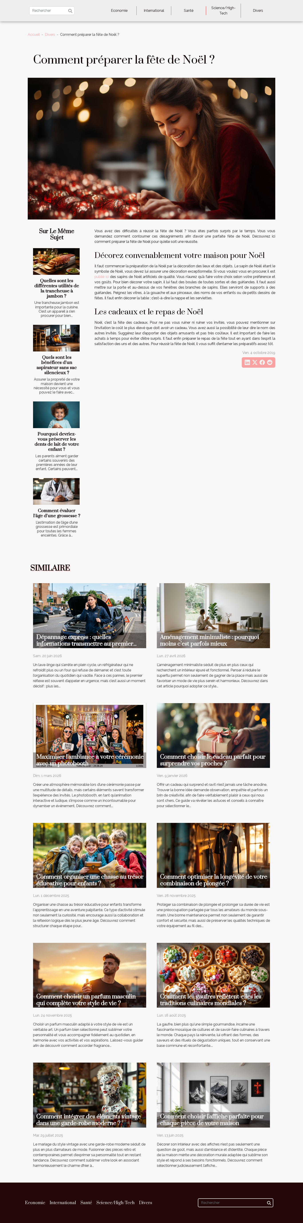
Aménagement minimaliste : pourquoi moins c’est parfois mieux (209, 640)
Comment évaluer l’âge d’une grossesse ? (56, 513)
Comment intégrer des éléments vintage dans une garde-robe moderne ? (88, 1120)
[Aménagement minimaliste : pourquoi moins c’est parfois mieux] (213, 615)
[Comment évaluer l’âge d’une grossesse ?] (56, 491)
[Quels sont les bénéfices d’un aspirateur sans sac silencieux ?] (56, 338)
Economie (119, 10)
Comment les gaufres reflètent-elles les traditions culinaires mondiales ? (210, 1000)
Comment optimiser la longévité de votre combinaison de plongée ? (213, 880)
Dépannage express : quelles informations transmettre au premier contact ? (84, 643)
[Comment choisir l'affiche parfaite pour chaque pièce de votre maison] (213, 1095)
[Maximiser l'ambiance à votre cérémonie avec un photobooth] (89, 735)
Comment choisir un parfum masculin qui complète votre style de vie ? (86, 1000)
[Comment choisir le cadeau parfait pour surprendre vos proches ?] (213, 735)
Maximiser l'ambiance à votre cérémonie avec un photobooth (90, 760)
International (154, 10)
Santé (188, 10)
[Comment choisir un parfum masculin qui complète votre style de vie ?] (89, 975)
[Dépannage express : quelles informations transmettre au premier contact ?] (89, 615)
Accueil (34, 34)
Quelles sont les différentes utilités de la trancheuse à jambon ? (56, 288)
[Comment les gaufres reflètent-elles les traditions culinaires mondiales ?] (213, 975)
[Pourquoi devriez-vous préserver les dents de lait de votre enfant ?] (56, 414)
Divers (258, 10)
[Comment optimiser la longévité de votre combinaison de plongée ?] (213, 855)
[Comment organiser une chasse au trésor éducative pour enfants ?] (89, 855)
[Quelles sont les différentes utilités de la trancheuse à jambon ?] (56, 261)
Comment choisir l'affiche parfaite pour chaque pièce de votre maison (212, 1120)
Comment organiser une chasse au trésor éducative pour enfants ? (90, 880)
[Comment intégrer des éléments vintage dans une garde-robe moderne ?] (89, 1095)
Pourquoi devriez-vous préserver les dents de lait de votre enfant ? (57, 441)
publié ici (101, 277)
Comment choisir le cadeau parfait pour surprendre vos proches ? (213, 760)
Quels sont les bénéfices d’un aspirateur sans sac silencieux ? (57, 365)
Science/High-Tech (223, 10)
